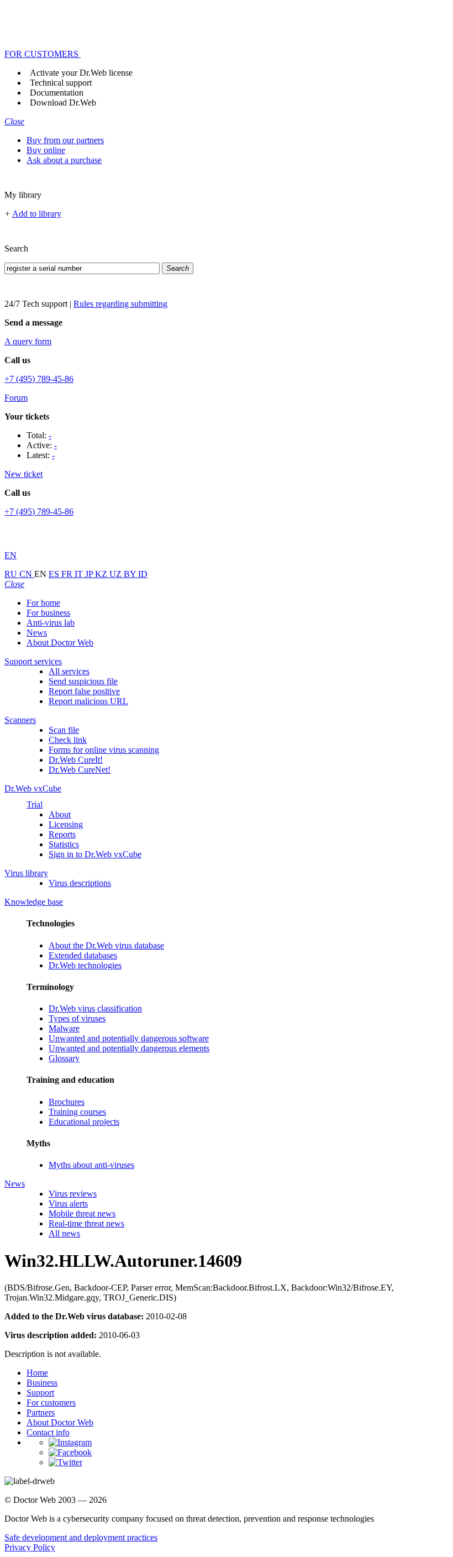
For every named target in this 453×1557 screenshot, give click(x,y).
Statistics (64, 844)
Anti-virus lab (51, 622)
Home (37, 1372)
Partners (41, 1412)
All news (64, 1233)
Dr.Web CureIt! (76, 759)
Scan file (64, 730)
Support (40, 1392)
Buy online (46, 150)
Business (42, 1382)
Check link (68, 740)
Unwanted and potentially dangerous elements (129, 1048)
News (37, 632)
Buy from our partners (65, 140)
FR (68, 574)
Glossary (64, 1058)
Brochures (67, 1102)
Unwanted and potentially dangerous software (129, 1038)
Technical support (61, 82)
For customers (51, 1402)
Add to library (36, 213)
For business (48, 612)
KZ (102, 574)
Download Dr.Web (63, 102)
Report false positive (84, 691)
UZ (116, 574)
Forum (16, 397)
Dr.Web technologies (85, 965)
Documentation (56, 92)
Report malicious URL (88, 701)
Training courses (77, 1111)
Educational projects (84, 1121)
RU (11, 574)
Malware (64, 1028)
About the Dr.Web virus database (106, 945)
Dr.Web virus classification (95, 1008)
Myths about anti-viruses (91, 1165)
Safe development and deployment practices (80, 1537)
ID (143, 574)
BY (131, 574)
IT (80, 574)
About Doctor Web (60, 642)
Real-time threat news (86, 1223)
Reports (62, 834)
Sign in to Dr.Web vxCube (95, 854)
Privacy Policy (29, 1547)
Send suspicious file (83, 681)
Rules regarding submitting (120, 303)
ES (55, 574)
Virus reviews (73, 1193)
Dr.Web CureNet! (79, 769)
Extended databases (83, 955)
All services (69, 671)
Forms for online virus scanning (104, 749)
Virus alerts (68, 1203)
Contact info (48, 1432)
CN (26, 574)
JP (90, 574)
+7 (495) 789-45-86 (38, 379)
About (60, 814)
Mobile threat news (82, 1213)
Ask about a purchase (64, 160)
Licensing (66, 824)
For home (43, 602)
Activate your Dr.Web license (81, 72)
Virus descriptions (80, 883)
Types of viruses (77, 1018)
